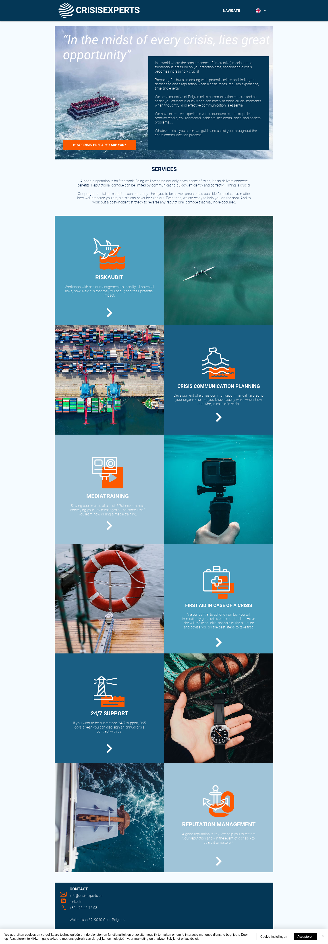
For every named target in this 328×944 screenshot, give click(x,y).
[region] (109, 270)
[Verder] (109, 313)
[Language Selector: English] (261, 11)
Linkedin (76, 902)
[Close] (322, 936)
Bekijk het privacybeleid (182, 938)
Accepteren (305, 936)
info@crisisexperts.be (86, 896)
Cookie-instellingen (273, 936)
